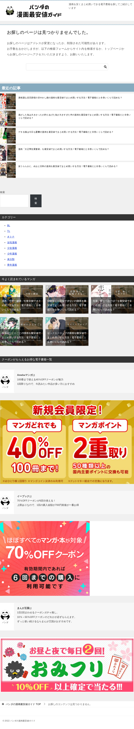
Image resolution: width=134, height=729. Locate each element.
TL (8, 231)
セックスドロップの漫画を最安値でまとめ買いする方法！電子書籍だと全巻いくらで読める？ (66, 337)
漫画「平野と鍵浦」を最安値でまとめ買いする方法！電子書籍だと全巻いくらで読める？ (21, 305)
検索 (2, 192)
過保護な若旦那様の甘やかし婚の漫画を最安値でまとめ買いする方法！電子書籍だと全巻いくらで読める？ (70, 97)
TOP (23, 704)
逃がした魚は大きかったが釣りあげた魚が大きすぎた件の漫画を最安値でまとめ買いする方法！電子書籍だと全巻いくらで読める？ (74, 116)
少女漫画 (12, 248)
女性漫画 (12, 242)
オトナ (10, 236)
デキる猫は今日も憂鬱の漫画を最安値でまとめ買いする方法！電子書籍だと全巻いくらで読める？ (66, 132)
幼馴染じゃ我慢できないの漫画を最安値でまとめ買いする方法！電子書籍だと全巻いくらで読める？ (66, 305)
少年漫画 (12, 253)
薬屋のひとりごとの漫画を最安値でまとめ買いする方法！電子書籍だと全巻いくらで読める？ (21, 337)
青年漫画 (12, 264)
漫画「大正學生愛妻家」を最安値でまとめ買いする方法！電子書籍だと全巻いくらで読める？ (63, 149)
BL (8, 225)
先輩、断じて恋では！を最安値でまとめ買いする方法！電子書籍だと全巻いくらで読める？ (112, 305)
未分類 (10, 259)
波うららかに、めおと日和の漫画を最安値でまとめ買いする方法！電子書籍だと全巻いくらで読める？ (68, 166)
